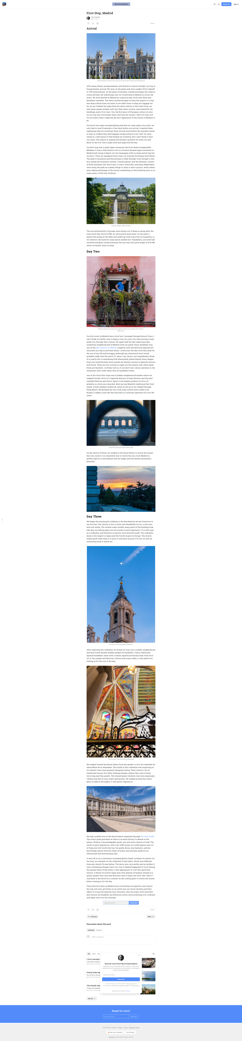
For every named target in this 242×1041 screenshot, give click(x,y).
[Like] (88, 23)
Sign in (236, 4)
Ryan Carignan (95, 17)
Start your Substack (116, 1032)
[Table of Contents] (2, 520)
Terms (126, 1027)
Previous (94, 917)
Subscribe (226, 4)
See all (90, 998)
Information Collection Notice (120, 985)
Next (149, 917)
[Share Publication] (219, 4)
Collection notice (134, 1027)
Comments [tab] (91, 930)
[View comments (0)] (93, 23)
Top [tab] (89, 954)
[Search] (214, 4)
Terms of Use (130, 983)
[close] (139, 955)
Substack (111, 1037)
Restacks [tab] (99, 930)
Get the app (130, 1032)
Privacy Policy (135, 985)
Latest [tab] (94, 954)
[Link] (83, 28)
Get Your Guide (147, 836)
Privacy (120, 1027)
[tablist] (95, 930)
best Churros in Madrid (106, 347)
